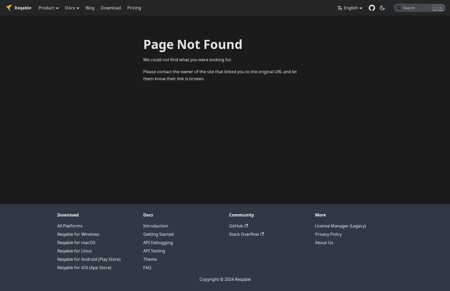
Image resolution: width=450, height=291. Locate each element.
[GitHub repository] (372, 8)
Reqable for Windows (78, 234)
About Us (324, 242)
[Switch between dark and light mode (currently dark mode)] (382, 8)
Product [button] (46, 8)
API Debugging (158, 242)
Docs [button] (70, 8)
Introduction (155, 226)
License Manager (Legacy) (340, 226)
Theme (150, 259)
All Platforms (70, 226)
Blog (90, 8)
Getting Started (158, 234)
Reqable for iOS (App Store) (84, 267)
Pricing (134, 8)
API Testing (154, 251)
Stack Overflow (244, 234)
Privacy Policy (328, 234)
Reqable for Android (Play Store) (89, 259)
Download (111, 8)
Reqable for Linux (74, 251)
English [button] (351, 8)
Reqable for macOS (76, 242)
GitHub (236, 226)
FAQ (147, 267)
